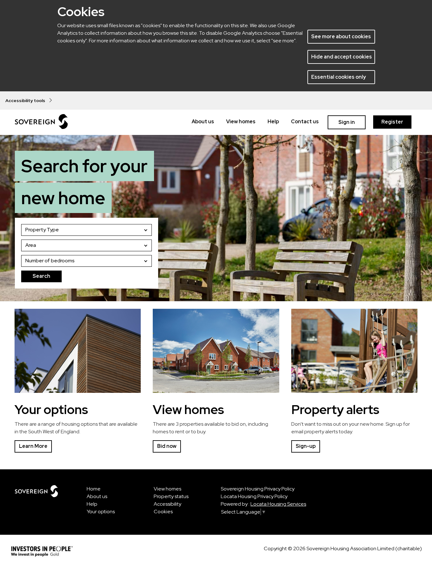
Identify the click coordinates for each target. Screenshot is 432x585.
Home (94, 488)
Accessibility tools (26, 100)
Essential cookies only (338, 77)
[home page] (41, 121)
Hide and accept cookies (341, 56)
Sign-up (306, 446)
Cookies (163, 511)
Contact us (305, 121)
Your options (101, 511)
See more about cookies (341, 36)
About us (203, 121)
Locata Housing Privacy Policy (254, 496)
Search (41, 276)
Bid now (166, 446)
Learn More (33, 446)
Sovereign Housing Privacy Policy (257, 488)
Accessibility (167, 504)
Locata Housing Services (278, 504)
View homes (241, 121)
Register (392, 122)
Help (273, 121)
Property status (171, 496)
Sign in (346, 122)
